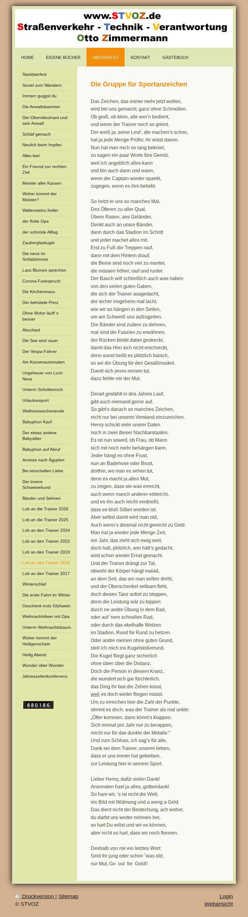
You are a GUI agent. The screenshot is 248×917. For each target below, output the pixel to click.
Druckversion (38, 896)
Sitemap (68, 896)
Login (226, 896)
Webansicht (218, 904)
